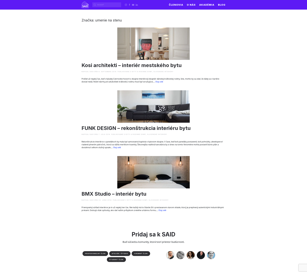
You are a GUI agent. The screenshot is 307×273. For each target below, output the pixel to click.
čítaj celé (159, 81)
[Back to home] (85, 5)
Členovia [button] (176, 4)
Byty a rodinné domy (142, 71)
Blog (221, 4)
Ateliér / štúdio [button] (120, 253)
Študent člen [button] (116, 259)
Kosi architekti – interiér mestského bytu (132, 65)
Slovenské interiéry (163, 71)
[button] (191, 5)
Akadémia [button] (206, 4)
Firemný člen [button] (141, 253)
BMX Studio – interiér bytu (114, 194)
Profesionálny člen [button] (95, 253)
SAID (92, 71)
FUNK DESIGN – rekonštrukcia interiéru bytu (136, 128)
